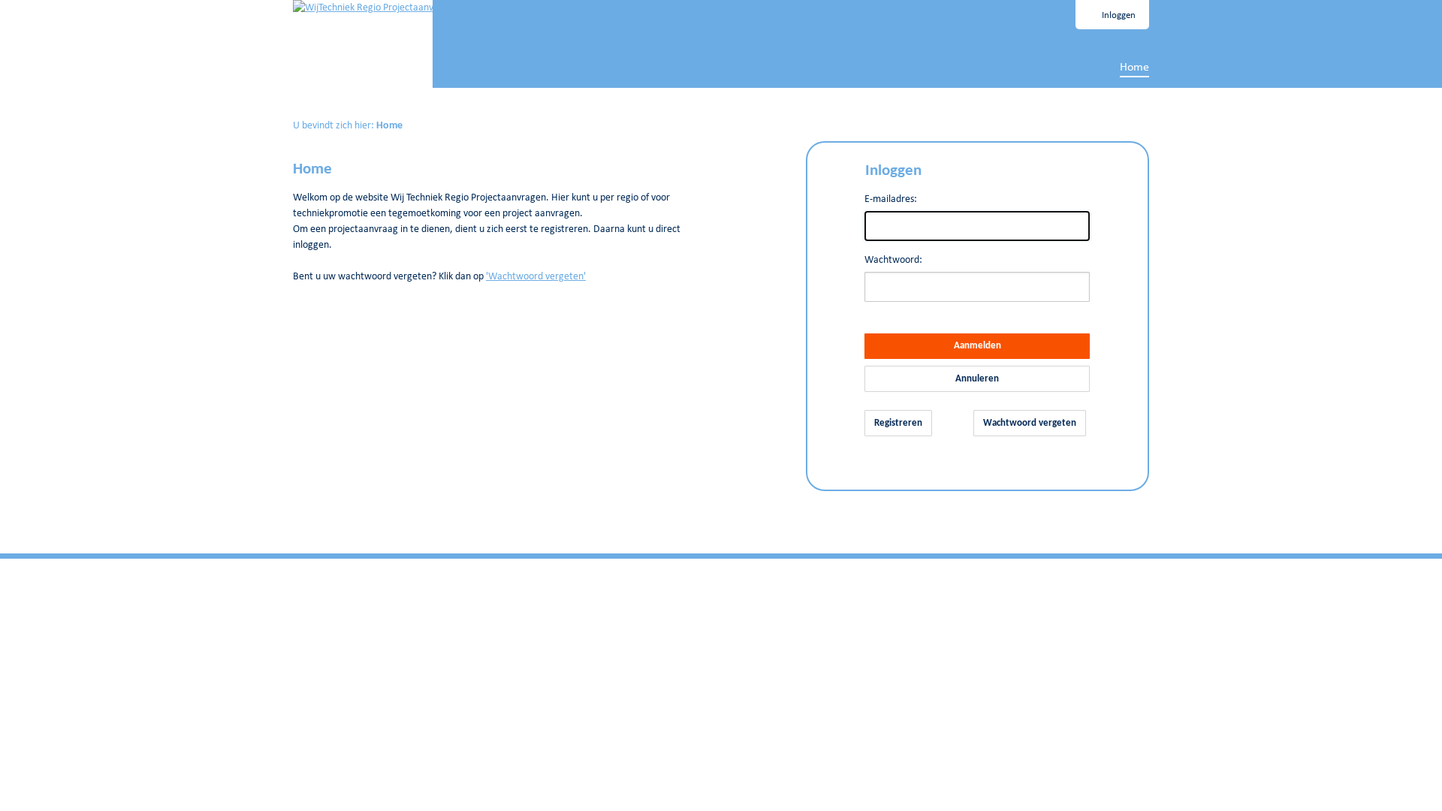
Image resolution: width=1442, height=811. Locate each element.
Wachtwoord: (893, 260)
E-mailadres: (890, 199)
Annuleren (977, 379)
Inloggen (1119, 15)
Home (1134, 68)
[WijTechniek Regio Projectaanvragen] (375, 8)
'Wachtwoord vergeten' (536, 276)
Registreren (898, 423)
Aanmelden (977, 346)
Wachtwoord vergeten (1029, 423)
